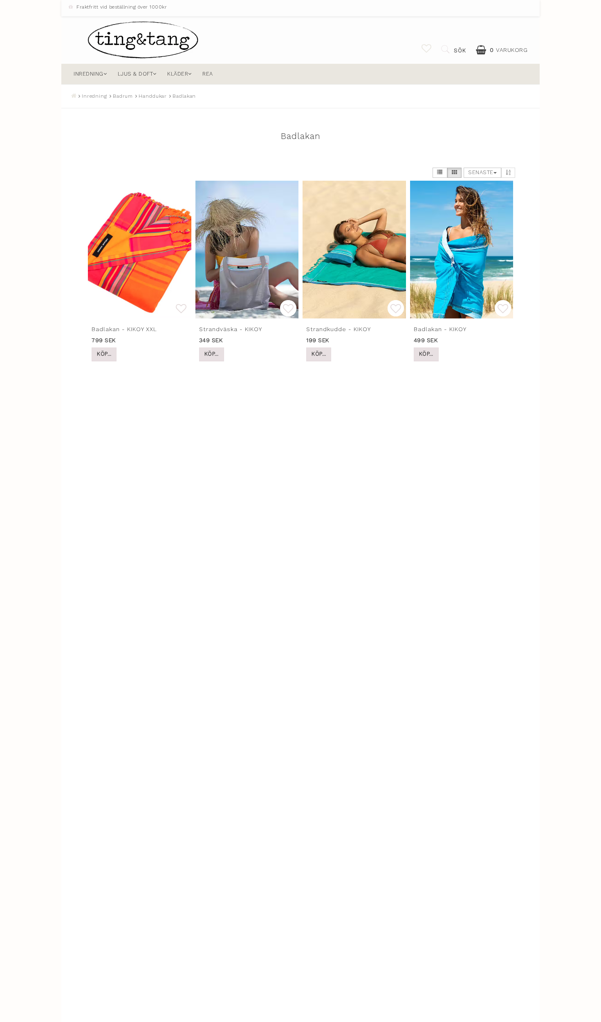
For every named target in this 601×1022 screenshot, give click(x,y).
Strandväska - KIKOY (230, 329)
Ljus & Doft (135, 74)
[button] (427, 49)
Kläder (177, 74)
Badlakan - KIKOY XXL (124, 329)
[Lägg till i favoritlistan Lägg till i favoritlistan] (139, 249)
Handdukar (153, 96)
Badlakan (184, 96)
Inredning (88, 74)
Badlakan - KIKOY (440, 329)
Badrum (123, 96)
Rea (207, 74)
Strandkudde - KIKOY (338, 329)
